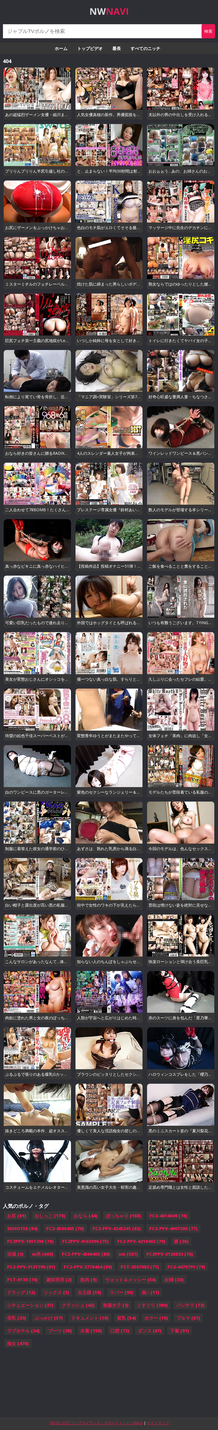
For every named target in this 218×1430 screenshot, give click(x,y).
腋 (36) (181, 1241)
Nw (109, 11)
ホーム (61, 48)
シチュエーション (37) (30, 1305)
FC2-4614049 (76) (168, 1216)
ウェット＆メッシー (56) (130, 1279)
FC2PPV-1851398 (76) (30, 1241)
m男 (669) (42, 1254)
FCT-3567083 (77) (140, 1267)
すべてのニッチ (145, 48)
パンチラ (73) (190, 1305)
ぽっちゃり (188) (123, 1216)
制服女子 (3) (116, 1305)
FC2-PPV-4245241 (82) (117, 1228)
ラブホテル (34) (23, 1331)
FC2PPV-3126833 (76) (169, 1254)
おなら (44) (85, 1216)
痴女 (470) (18, 1343)
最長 (116, 48)
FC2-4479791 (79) (186, 1267)
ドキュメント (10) (89, 1318)
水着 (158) (91, 1331)
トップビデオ (90, 48)
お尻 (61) (16, 1216)
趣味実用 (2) (59, 1279)
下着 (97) (179, 1331)
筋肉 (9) (88, 1279)
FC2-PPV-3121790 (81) (31, 1267)
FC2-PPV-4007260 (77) (173, 1228)
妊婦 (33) (174, 1279)
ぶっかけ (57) (49, 1318)
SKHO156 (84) (22, 1228)
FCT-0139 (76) (22, 1279)
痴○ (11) (150, 1292)
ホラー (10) (156, 1318)
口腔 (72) (119, 1331)
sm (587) (128, 1254)
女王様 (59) (89, 1292)
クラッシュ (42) (78, 1305)
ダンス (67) (150, 1331)
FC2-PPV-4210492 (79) (141, 1241)
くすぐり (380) (152, 1305)
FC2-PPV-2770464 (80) (88, 1267)
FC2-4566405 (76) (65, 1228)
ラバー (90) (121, 1292)
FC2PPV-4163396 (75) (85, 1241)
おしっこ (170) (50, 1216)
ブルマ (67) (188, 1318)
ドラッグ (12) (21, 1292)
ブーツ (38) (60, 1331)
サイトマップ (158, 1422)
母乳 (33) (16, 1318)
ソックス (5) (56, 1292)
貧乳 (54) (126, 1318)
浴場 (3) (15, 1254)
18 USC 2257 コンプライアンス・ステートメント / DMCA (96, 1422)
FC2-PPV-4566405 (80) (86, 1254)
